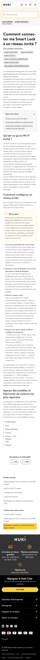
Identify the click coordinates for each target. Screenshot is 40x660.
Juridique (28, 657)
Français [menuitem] (5, 639)
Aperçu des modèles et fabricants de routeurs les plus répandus (19, 127)
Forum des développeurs (15, 657)
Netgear (8, 438)
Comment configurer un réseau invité (19, 122)
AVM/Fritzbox (10, 421)
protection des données (28, 654)
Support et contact (11, 611)
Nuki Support (7, 22)
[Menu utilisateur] (26, 5)
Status (4, 657)
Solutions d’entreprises (12, 599)
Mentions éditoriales (8, 654)
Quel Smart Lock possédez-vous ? (16, 66)
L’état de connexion (11, 496)
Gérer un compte (10, 617)
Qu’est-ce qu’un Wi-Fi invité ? (16, 118)
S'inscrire (20, 590)
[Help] (22, 5)
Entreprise (6, 605)
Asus (7, 425)
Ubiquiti (8, 445)
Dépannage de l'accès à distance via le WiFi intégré (20, 482)
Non (27, 462)
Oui (16, 462)
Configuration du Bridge (13, 492)
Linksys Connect (11, 429)
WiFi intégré (7, 24)
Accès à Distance (21, 22)
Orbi (7, 441)
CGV (18, 654)
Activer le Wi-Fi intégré (12, 488)
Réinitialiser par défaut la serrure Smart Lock (18, 502)
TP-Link (8, 432)
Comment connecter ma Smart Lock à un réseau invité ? (19, 526)
